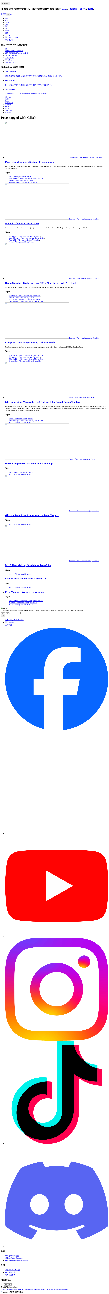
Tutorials (8, 105)
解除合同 (67, 1289)
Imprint (61, 1289)
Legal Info (22, 1289)
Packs (7, 30)
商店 (64, 9)
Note (6, 24)
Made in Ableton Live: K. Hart (22, 223)
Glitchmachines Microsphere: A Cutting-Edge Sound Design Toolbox (42, 402)
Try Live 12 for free (11, 37)
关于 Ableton (9, 58)
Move (7, 22)
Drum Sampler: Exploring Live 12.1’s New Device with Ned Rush (40, 283)
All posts (8, 97)
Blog (6, 49)
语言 (2, 1284)
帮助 (90, 9)
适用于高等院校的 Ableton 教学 (16, 53)
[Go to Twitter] (56, 833)
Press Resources (13, 1289)
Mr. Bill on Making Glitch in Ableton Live (28, 565)
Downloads (9, 103)
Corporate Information (33, 1289)
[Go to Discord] (56, 1247)
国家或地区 (5, 1287)
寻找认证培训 (10, 1272)
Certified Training (11, 55)
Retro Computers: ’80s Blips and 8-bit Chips (29, 463)
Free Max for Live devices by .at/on (24, 592)
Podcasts (8, 112)
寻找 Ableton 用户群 (12, 1270)
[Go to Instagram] (56, 1040)
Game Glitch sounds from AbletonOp (25, 578)
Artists (7, 99)
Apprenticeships (10, 62)
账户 (82, 9)
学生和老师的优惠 (12, 1256)
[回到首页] (3, 14)
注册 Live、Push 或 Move (14, 620)
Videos (7, 106)
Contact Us (4, 1289)
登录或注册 (9, 40)
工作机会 (8, 60)
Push (6, 20)
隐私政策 (44, 1289)
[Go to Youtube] (56, 937)
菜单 (7, 14)
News (7, 101)
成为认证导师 (10, 1275)
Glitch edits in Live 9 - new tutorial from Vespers (32, 515)
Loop (7, 108)
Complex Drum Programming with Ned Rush (30, 342)
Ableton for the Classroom (14, 51)
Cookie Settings (53, 1289)
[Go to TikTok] (56, 1143)
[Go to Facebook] (56, 730)
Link (6, 26)
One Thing (8, 110)
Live (6, 18)
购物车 (73, 9)
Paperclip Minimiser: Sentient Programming (29, 162)
